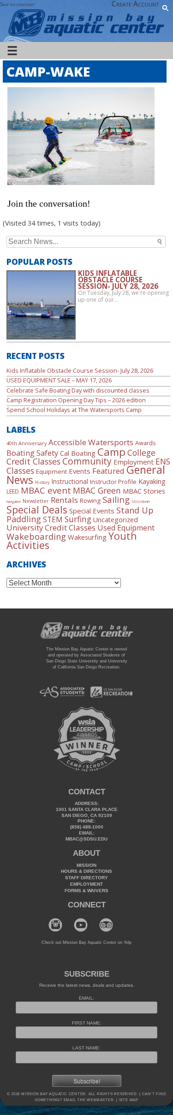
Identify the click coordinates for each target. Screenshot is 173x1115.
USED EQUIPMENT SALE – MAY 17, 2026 (59, 380)
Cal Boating (77, 453)
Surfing (78, 519)
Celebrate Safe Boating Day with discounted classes (77, 390)
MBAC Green (97, 490)
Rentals (64, 500)
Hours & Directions (86, 871)
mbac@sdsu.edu (86, 838)
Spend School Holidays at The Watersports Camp (74, 409)
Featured (108, 470)
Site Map (128, 1100)
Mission (86, 865)
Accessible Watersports (90, 442)
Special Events (91, 510)
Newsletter (36, 501)
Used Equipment (126, 528)
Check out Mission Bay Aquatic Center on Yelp (86, 942)
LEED (12, 491)
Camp (111, 452)
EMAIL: (87, 998)
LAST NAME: (86, 1047)
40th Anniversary (26, 443)
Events (79, 471)
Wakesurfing (87, 537)
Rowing (90, 500)
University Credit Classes (50, 527)
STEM (53, 520)
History (42, 482)
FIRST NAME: (86, 1023)
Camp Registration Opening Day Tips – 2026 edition (76, 400)
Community (87, 461)
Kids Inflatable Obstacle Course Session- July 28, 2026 (79, 370)
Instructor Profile (113, 481)
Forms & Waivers (86, 890)
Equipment (51, 471)
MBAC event (46, 490)
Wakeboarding (36, 536)
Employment (133, 461)
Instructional (69, 481)
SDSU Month (140, 501)
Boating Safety (32, 452)
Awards (145, 443)
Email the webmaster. (89, 1100)
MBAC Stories (144, 490)
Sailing (116, 499)
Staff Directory (86, 877)
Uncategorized (115, 519)
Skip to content (17, 3)
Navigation (13, 501)
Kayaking (152, 481)
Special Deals (36, 509)
